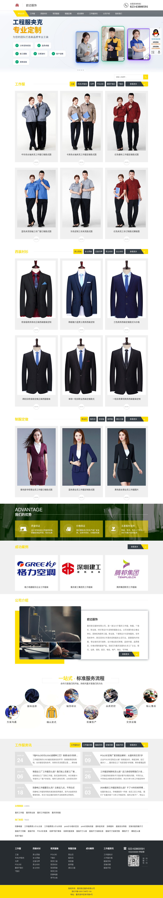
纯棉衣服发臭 (68, 831)
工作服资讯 (93, 13)
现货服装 (56, 13)
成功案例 (80, 13)
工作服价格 (87, 745)
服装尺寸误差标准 (96, 831)
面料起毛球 (99, 826)
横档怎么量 (135, 831)
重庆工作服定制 (43, 812)
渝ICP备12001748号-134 (81, 891)
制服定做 (68, 13)
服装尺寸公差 (81, 831)
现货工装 (54, 861)
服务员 (92, 419)
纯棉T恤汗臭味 (55, 831)
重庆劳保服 (56, 812)
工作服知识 (75, 745)
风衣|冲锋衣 (82, 84)
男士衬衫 (109, 251)
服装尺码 (119, 745)
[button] (79, 70)
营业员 (84, 419)
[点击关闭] (159, 27)
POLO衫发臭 (42, 831)
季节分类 (54, 877)
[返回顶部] (159, 52)
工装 (72, 84)
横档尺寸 (125, 831)
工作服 (32, 13)
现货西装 (54, 867)
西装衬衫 (43, 13)
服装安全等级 (121, 826)
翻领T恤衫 (111, 84)
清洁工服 (119, 419)
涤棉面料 (110, 826)
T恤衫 (121, 84)
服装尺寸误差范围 (113, 831)
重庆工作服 (19, 812)
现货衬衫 (54, 864)
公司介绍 (106, 13)
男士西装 (78, 251)
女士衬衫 (119, 251)
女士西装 (88, 251)
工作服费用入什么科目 (53, 826)
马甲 (92, 84)
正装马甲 (98, 251)
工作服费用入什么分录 (33, 826)
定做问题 (109, 745)
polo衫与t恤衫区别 (71, 826)
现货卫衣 (54, 871)
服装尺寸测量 (20, 831)
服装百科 (98, 745)
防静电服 (18, 826)
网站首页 (21, 13)
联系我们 (118, 13)
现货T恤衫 (19, 836)
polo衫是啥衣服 (87, 826)
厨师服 (110, 419)
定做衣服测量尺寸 (136, 826)
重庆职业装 (30, 812)
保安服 (101, 419)
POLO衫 (100, 84)
